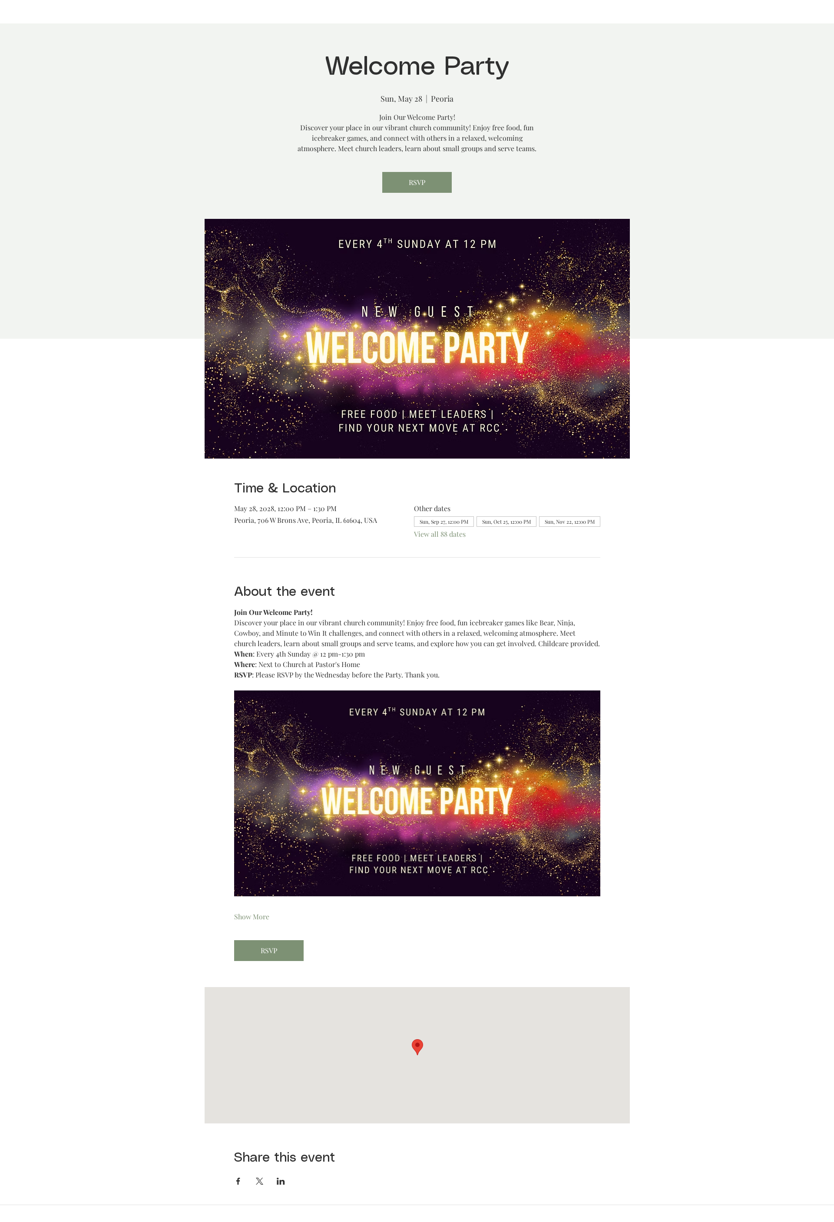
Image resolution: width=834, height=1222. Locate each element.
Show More (251, 916)
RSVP (417, 182)
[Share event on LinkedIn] (281, 1181)
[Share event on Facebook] (238, 1181)
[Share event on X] (259, 1181)
